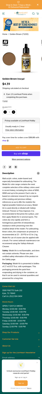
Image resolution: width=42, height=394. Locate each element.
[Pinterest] (16, 167)
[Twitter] (10, 167)
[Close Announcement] (38, 5)
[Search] (33, 13)
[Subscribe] (39, 358)
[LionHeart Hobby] (21, 14)
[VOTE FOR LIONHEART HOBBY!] (21, 24)
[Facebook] (4, 167)
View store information (14, 130)
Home (4, 34)
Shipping (6, 88)
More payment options (21, 159)
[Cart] (37, 13)
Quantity (6, 107)
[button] (3, 13)
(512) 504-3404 (15, 296)
